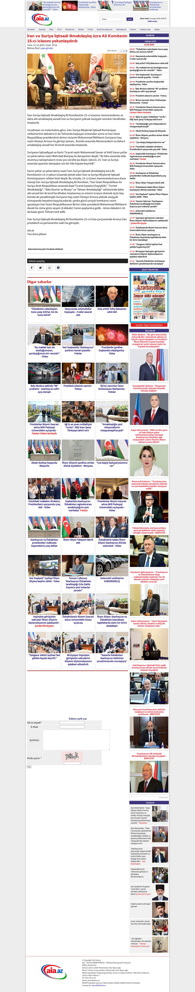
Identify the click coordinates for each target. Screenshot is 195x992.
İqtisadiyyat (121, 29)
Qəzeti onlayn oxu (150, 269)
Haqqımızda (145, 29)
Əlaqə (156, 29)
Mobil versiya (152, 21)
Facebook (150, 35)
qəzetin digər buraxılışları (149, 324)
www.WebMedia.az (99, 985)
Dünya (133, 29)
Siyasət (42, 29)
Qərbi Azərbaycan (104, 29)
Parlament (69, 29)
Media (81, 29)
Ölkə (51, 29)
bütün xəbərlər (163, 797)
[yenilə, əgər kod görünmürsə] (72, 761)
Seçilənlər (150, 331)
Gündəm (31, 29)
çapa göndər (47, 48)
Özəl (59, 29)
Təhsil (90, 29)
